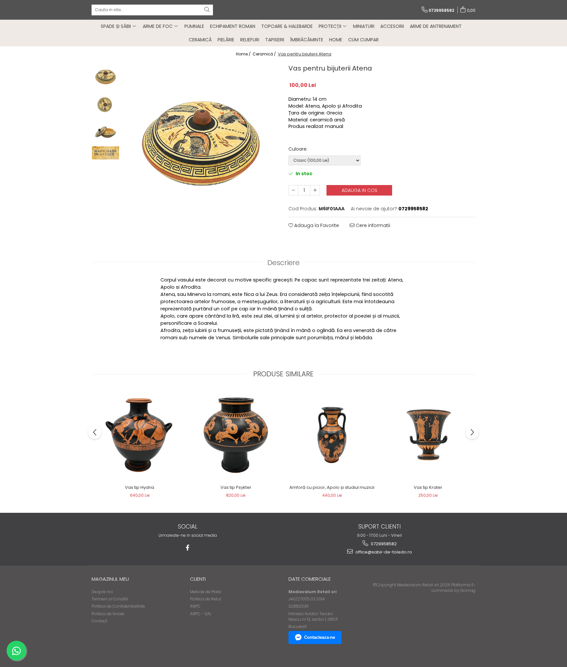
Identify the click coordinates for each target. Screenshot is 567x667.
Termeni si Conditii (110, 599)
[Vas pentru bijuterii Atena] (201, 140)
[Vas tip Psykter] (236, 435)
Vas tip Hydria (139, 487)
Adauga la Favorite (316, 225)
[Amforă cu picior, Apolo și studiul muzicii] (332, 435)
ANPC (195, 606)
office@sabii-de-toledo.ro (383, 552)
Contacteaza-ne (319, 637)
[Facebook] (187, 547)
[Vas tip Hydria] (139, 435)
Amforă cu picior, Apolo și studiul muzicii (331, 487)
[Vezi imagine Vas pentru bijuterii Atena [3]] (105, 152)
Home (335, 39)
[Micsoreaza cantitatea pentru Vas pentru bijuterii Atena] (293, 190)
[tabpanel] (201, 140)
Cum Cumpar (363, 39)
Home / (244, 54)
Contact (99, 621)
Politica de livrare (108, 613)
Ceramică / (265, 54)
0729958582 (383, 544)
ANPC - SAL (200, 613)
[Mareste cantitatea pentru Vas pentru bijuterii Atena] (315, 190)
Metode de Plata (205, 591)
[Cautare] (207, 10)
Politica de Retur (205, 599)
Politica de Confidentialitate (118, 606)
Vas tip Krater (428, 487)
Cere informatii (372, 225)
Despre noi (102, 591)
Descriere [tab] (283, 262)
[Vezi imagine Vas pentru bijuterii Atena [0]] (105, 76)
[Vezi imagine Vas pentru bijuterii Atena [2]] (105, 132)
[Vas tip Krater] (428, 435)
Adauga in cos (359, 190)
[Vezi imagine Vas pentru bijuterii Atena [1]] (105, 104)
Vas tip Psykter (235, 487)
